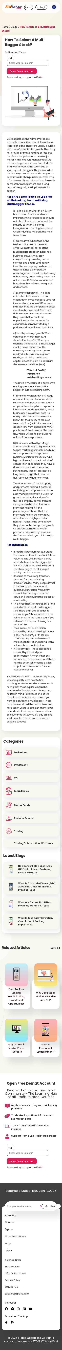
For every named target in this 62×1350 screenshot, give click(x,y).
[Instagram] (18, 1308)
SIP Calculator (12, 1266)
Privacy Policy (12, 1280)
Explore (9, 1229)
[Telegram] (12, 1308)
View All (55, 948)
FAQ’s (8, 1243)
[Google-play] (12, 1322)
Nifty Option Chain (15, 1273)
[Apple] (6, 1322)
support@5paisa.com (17, 1293)
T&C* (39, 77)
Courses (9, 1222)
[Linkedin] (24, 1308)
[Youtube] (30, 1308)
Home (5, 27)
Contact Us (11, 1287)
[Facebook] (6, 1308)
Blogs (14, 27)
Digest (8, 1250)
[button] (54, 7)
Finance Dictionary (15, 1236)
